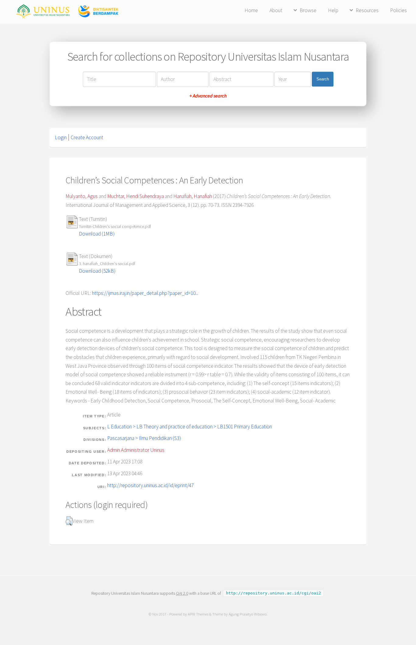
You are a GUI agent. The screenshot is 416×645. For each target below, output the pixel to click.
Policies (398, 10)
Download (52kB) (97, 271)
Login (61, 137)
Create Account (87, 137)
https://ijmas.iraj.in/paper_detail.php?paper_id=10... (145, 293)
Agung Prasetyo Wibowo (247, 614)
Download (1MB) (97, 233)
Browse (308, 10)
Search (322, 79)
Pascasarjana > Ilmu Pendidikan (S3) (144, 438)
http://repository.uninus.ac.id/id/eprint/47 (150, 485)
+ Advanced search (208, 96)
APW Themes (198, 614)
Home (251, 10)
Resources (367, 10)
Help (333, 10)
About (276, 10)
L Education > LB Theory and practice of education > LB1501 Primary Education (189, 426)
